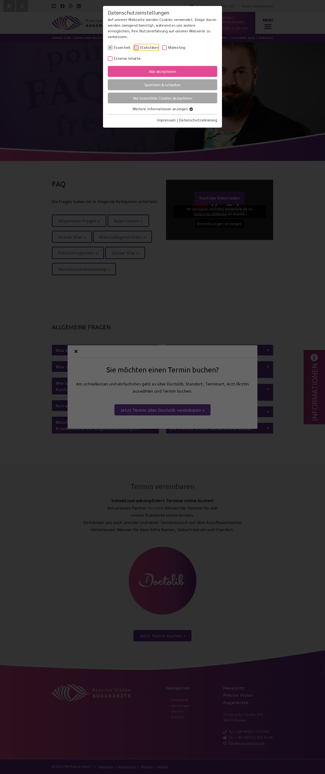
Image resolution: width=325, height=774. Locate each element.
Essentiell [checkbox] (122, 47)
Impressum (166, 119)
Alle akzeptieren (162, 71)
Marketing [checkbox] (176, 47)
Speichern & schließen (162, 84)
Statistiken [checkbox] (149, 47)
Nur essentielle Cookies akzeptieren (162, 97)
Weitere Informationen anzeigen (161, 108)
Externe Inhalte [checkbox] (127, 58)
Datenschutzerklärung (198, 119)
